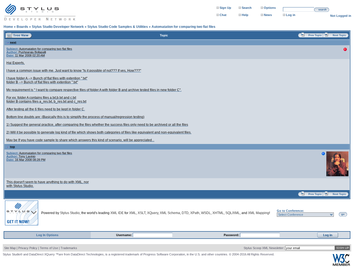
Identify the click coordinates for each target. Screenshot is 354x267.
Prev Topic (315, 35)
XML (132, 213)
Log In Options (47, 235)
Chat (223, 15)
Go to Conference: (290, 210)
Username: (124, 235)
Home (8, 27)
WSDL (206, 213)
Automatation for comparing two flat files (183, 27)
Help (245, 15)
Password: (232, 235)
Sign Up (225, 7)
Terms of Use (49, 248)
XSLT (141, 213)
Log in (290, 15)
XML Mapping (258, 213)
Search (247, 7)
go (343, 214)
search (322, 9)
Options (270, 7)
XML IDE (117, 213)
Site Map (10, 248)
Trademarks (69, 248)
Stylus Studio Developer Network (58, 27)
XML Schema (170, 213)
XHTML (218, 213)
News (268, 15)
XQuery (152, 213)
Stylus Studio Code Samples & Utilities (117, 27)
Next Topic (339, 35)
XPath (194, 213)
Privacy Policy (27, 248)
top (12, 146)
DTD (185, 213)
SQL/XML (232, 213)
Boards (22, 27)
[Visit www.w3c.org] (341, 264)
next (13, 42)
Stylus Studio (70, 213)
